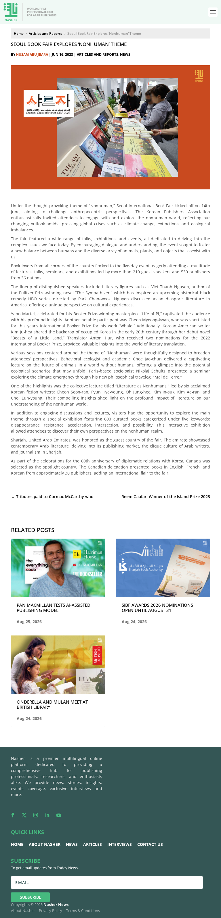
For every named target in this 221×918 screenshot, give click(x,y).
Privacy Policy (50, 910)
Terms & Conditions (83, 910)
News (125, 54)
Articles (92, 844)
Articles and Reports (97, 54)
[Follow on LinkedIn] (47, 815)
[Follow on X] (24, 815)
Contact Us (150, 844)
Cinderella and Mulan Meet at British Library (52, 704)
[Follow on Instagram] (35, 815)
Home (17, 844)
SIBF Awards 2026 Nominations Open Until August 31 (157, 607)
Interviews (119, 844)
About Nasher (44, 844)
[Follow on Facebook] (12, 815)
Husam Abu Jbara (32, 54)
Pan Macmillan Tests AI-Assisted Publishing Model (53, 607)
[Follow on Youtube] (58, 815)
